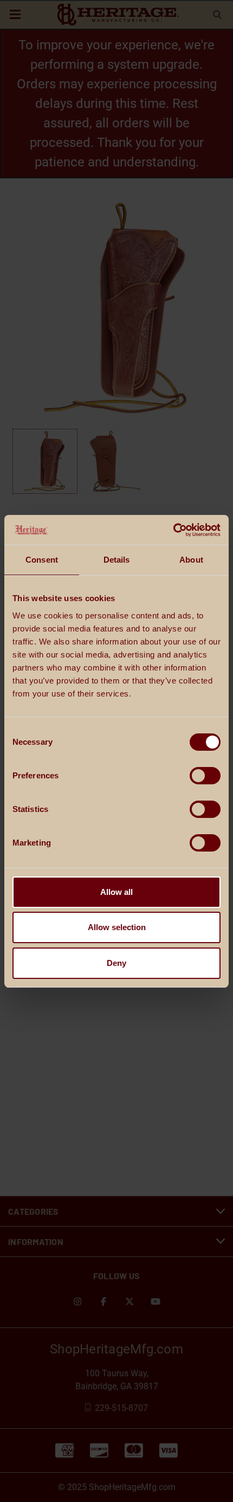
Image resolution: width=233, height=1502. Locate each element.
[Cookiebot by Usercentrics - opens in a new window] (173, 530)
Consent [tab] (41, 559)
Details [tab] (116, 559)
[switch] (205, 775)
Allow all (116, 892)
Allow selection (117, 927)
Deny (116, 963)
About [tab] (191, 559)
